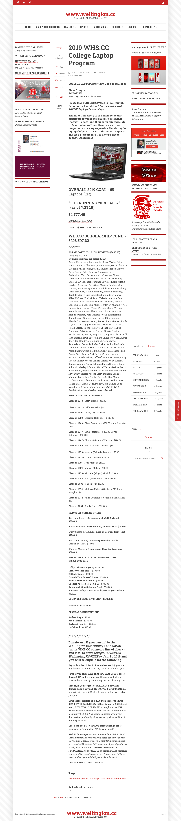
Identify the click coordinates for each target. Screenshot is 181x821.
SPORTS (84, 27)
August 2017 (139, 373)
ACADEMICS (100, 27)
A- (57, 97)
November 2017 (140, 392)
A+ (61, 96)
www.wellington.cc (91, 13)
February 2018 (140, 411)
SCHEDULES (117, 27)
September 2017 (141, 380)
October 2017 (139, 386)
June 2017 (138, 361)
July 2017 (137, 367)
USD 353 (132, 27)
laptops (95, 778)
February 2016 (140, 355)
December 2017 (140, 398)
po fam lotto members (114, 778)
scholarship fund (79, 778)
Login (163, 814)
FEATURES (69, 27)
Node (61, 797)
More (148, 437)
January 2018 (140, 404)
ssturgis (59, 48)
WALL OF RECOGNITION (35, 181)
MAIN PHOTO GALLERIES (47, 27)
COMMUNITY (148, 27)
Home (28, 27)
